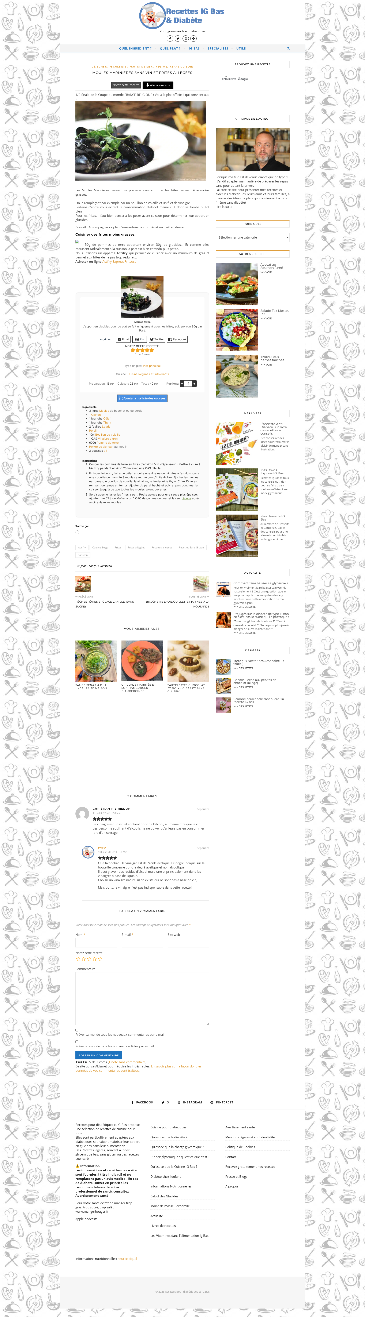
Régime (161, 66)
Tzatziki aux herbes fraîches (272, 358)
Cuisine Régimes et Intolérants (148, 374)
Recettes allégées (162, 547)
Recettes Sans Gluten (191, 547)
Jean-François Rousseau (96, 566)
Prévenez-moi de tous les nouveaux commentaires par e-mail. (120, 1034)
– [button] (182, 383)
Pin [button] (141, 339)
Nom (80, 934)
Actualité (156, 1216)
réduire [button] (186, 498)
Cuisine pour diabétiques (168, 1127)
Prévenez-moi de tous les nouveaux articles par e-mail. (115, 1046)
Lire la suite (224, 206)
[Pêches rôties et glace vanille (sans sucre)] (83, 584)
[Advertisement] (142, 745)
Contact (230, 1157)
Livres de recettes (163, 1225)
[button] (133, 350)
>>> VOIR (266, 272)
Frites (118, 547)
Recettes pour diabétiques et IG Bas (101, 1124)
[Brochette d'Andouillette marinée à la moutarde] (201, 584)
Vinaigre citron (108, 438)
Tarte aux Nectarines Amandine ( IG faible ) (259, 662)
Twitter (159, 339)
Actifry (82, 547)
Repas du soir (181, 66)
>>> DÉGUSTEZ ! (243, 668)
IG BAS (194, 48)
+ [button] (194, 383)
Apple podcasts (86, 1219)
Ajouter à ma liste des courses (144, 398)
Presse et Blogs (236, 1176)
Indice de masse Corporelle (170, 1206)
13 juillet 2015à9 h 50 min (107, 812)
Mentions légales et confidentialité (250, 1137)
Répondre (203, 809)
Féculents (118, 66)
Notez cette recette (126, 85)
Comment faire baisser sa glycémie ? (260, 583)
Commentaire (85, 969)
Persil (93, 430)
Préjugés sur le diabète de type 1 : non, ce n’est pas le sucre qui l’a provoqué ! (261, 615)
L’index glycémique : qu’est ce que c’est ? (179, 1157)
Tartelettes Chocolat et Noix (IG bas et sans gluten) (186, 688)
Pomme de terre (108, 442)
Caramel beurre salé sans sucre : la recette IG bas (258, 700)
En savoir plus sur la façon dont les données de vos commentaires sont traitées (138, 1068)
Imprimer (105, 339)
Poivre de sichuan (101, 446)
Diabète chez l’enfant (165, 1176)
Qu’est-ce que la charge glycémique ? (177, 1147)
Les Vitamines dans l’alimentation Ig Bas (179, 1235)
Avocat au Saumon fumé (271, 266)
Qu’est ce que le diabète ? (168, 1137)
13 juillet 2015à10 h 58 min (112, 851)
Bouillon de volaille (107, 434)
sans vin (83, 555)
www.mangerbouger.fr (92, 1211)
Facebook (179, 339)
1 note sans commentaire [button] (127, 1062)
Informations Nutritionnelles (171, 1186)
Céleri (107, 418)
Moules (104, 410)
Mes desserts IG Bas (272, 517)
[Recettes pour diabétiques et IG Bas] (182, 22)
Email (125, 339)
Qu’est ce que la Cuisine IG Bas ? (173, 1166)
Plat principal (152, 365)
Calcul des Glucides (164, 1196)
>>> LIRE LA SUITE (244, 607)
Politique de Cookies (240, 1147)
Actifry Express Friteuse (119, 261)
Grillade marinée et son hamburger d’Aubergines (138, 688)
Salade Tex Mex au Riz (274, 312)
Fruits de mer (141, 66)
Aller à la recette (160, 85)
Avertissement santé (92, 1195)
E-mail (127, 934)
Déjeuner (99, 66)
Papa (102, 847)
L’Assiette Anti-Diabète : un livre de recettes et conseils (273, 428)
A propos (231, 1186)
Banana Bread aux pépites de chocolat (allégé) (254, 681)
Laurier (107, 426)
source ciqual (128, 1258)
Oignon (96, 414)
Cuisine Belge (100, 547)
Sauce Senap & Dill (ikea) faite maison (91, 686)
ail (105, 450)
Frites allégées (136, 547)
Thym (107, 422)
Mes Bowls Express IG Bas (271, 471)
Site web (174, 934)
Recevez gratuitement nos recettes (250, 1166)
